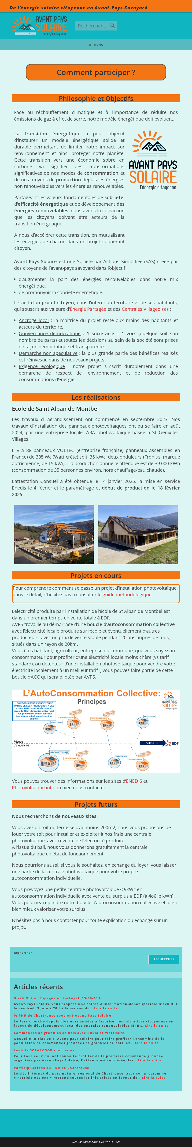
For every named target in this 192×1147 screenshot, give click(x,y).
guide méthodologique (127, 594)
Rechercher (23, 952)
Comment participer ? (96, 72)
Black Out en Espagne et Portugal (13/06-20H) (58, 998)
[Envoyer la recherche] (112, 25)
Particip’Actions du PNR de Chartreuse (51, 1068)
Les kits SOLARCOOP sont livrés (44, 1050)
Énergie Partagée (88, 309)
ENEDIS (134, 781)
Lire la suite (106, 1008)
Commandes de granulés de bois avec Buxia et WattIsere (69, 1033)
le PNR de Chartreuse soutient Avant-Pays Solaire (62, 1015)
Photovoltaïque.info (33, 787)
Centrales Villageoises (146, 309)
